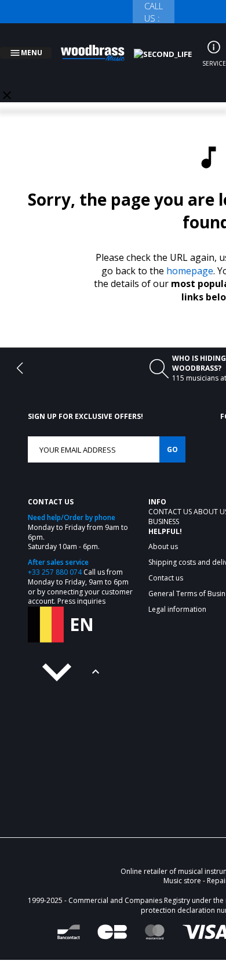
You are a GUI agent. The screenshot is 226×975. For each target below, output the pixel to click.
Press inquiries (81, 587)
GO (172, 435)
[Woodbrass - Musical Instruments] (99, 46)
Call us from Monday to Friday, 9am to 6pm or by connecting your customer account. (80, 572)
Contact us (171, 498)
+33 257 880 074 (55, 558)
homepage (189, 256)
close (7, 81)
